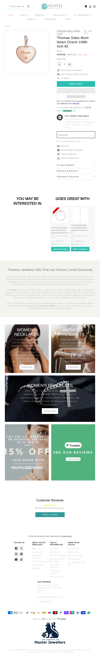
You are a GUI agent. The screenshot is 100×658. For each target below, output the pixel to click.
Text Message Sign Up (76, 563)
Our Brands (55, 552)
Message (56, 98)
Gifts (68, 19)
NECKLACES (60, 15)
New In (24, 15)
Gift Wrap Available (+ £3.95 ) (71, 141)
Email (55, 91)
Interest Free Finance (56, 572)
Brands (31, 19)
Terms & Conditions (41, 561)
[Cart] (94, 6)
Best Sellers (73, 552)
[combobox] (16, 6)
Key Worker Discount (55, 566)
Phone (55, 84)
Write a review (50, 514)
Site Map (36, 568)
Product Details (65, 165)
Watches (40, 15)
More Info (63, 135)
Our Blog (54, 549)
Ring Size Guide (75, 555)
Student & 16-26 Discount (57, 560)
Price (59, 51)
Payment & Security (68, 176)
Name (55, 78)
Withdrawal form (57, 577)
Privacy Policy (66, 536)
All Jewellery (82, 15)
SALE (11, 15)
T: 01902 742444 (44, 602)
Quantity (61, 59)
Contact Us (37, 552)
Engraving (51, 19)
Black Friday (73, 549)
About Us (36, 549)
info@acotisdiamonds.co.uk (49, 597)
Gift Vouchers (74, 559)
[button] (76, 90)
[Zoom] (27, 52)
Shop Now (26, 367)
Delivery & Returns (67, 171)
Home (7, 26)
